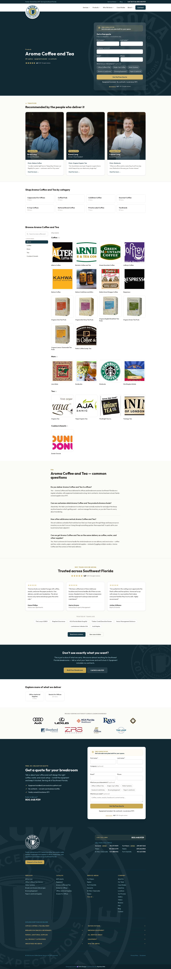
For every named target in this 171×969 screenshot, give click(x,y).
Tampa (89, 894)
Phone (122, 56)
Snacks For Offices (62, 894)
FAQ (119, 906)
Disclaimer (143, 955)
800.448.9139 (137, 1)
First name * (100, 40)
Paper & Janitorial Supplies (33, 894)
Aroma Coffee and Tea (63, 885)
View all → (90, 897)
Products (96, 7)
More (28, 249)
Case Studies (121, 7)
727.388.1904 (113, 852)
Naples (89, 882)
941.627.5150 (141, 852)
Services (85, 7)
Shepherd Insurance (58, 621)
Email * (99, 56)
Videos (120, 900)
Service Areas (112, 1)
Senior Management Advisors (125, 621)
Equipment (59, 882)
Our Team (121, 882)
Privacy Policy (134, 955)
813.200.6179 (113, 849)
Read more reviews (76, 634)
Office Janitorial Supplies (64, 891)
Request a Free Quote (34, 862)
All (29, 242)
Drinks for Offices (61, 888)
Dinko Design (82, 966)
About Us (121, 879)
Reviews (120, 903)
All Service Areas (95, 935)
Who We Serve (107, 7)
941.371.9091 (114, 846)
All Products (60, 879)
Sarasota (98, 846)
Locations (121, 891)
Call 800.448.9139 (97, 670)
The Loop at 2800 (42, 621)
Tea (28, 252)
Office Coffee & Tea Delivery (34, 882)
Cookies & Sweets (32, 256)
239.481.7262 (141, 846)
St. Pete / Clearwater (93, 891)
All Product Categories (35, 939)
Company (103, 48)
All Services (28, 879)
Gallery (120, 897)
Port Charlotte (91, 885)
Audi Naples (96, 626)
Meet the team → (33, 172)
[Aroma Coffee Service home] (32, 12)
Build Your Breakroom (75, 670)
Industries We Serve (33, 944)
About (130, 7)
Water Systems (30, 885)
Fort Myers (125, 846)
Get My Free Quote (120, 77)
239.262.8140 (141, 849)
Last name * (124, 40)
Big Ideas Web (101, 966)
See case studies (95, 634)
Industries (121, 888)
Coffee (29, 245)
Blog (121, 1)
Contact (140, 7)
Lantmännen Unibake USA (79, 626)
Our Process (122, 894)
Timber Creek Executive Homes (102, 621)
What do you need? (100, 794)
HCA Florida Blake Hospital (78, 621)
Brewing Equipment (31, 891)
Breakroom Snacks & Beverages (35, 888)
